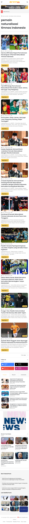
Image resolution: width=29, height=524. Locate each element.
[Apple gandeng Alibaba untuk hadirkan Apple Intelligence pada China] (5, 508)
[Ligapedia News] (14, 2)
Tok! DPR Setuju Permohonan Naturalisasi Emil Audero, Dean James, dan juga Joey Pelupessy (14, 88)
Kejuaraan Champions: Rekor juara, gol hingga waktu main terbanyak (18, 399)
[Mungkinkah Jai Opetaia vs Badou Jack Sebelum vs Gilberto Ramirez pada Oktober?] (5, 405)
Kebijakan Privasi (16, 521)
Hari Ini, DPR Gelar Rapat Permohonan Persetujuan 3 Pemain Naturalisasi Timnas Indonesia (14, 55)
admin (3, 51)
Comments (23, 374)
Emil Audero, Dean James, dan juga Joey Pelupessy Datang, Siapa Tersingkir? (13, 119)
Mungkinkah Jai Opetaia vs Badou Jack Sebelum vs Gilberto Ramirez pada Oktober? (18, 405)
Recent (13, 374)
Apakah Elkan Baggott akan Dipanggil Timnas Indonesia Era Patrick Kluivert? (14, 342)
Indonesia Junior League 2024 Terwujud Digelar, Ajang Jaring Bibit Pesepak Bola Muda (19, 393)
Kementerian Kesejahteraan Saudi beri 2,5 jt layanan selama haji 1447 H (7, 462)
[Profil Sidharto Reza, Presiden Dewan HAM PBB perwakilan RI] (7, 440)
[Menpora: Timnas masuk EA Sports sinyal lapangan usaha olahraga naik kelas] (23, 503)
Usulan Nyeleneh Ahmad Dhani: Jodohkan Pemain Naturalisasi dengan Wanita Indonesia (12, 151)
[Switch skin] (27, 2)
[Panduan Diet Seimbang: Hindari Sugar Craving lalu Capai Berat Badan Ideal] (5, 387)
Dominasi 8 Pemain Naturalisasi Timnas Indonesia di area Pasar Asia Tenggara (13, 216)
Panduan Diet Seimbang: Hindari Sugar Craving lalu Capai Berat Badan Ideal (18, 387)
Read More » (5, 65)
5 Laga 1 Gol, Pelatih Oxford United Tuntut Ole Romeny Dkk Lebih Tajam (13, 312)
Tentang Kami (9, 521)
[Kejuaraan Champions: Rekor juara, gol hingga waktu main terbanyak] (5, 400)
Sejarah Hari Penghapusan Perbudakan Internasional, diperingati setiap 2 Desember (17, 380)
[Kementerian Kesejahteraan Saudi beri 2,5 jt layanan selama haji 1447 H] (7, 455)
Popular (5, 374)
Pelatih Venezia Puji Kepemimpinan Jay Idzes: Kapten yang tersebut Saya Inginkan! (14, 247)
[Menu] (1, 2)
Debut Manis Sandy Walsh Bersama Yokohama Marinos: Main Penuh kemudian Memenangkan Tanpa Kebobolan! (13, 280)
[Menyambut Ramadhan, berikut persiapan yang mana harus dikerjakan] (21, 440)
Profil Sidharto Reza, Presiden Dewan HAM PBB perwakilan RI (7, 447)
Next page (23, 355)
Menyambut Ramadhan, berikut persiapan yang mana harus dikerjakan (21, 447)
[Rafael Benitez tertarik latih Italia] (21, 455)
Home (3, 16)
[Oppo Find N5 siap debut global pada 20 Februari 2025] (5, 498)
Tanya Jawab (23, 521)
